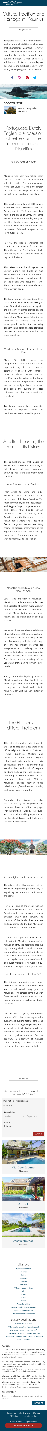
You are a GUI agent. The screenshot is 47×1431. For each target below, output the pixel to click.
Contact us (11, 1413)
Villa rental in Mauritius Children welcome (24, 1333)
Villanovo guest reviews (23, 1288)
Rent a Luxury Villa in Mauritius (28, 110)
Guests (7, 1122)
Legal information (29, 1416)
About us (23, 1285)
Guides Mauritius (23, 1340)
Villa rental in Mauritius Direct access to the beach (23, 1336)
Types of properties (23, 1268)
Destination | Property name (16, 1101)
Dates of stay (9, 1112)
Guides (23, 1275)
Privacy (23, 1301)
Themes (23, 1272)
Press (23, 1294)
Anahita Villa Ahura (23, 1240)
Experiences (23, 1278)
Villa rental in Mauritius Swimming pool (23, 1327)
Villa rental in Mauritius (23, 1324)
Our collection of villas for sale (23, 1313)
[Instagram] (19, 78)
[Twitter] (34, 78)
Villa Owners (24, 1413)
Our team (23, 1281)
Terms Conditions (23, 1304)
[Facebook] (12, 78)
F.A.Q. (23, 1297)
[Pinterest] (27, 78)
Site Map (36, 1413)
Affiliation (14, 1416)
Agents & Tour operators (23, 1310)
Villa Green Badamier (23, 1167)
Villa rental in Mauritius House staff (23, 1330)
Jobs (23, 1291)
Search (38, 1134)
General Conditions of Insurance (23, 1307)
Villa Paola (23, 1204)
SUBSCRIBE (38, 1403)
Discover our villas (23, 1425)
